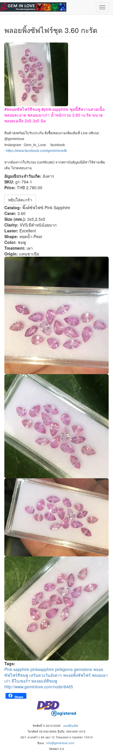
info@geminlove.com (60, 743)
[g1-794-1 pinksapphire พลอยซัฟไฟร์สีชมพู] (56, 315)
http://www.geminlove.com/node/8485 (38, 686)
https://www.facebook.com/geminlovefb (36, 151)
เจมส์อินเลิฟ (70, 726)
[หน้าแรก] (33, 7)
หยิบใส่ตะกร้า (20, 200)
